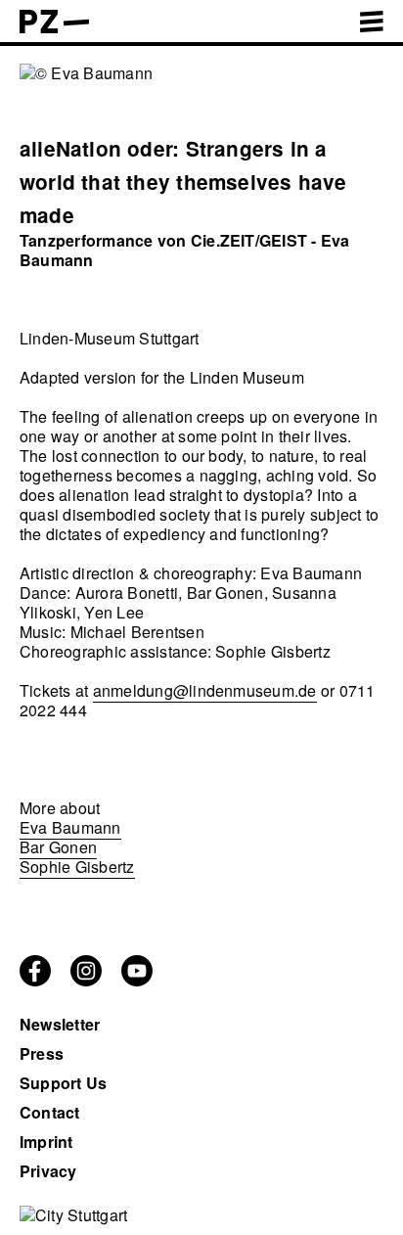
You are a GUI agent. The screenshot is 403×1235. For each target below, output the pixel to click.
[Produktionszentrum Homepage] (54, 27)
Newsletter (60, 1024)
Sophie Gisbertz (77, 866)
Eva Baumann (70, 827)
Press (42, 1053)
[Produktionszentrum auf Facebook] (35, 980)
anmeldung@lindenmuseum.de (205, 690)
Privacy (48, 1171)
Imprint (46, 1141)
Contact (50, 1112)
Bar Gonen (58, 847)
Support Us (63, 1083)
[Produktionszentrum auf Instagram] (86, 980)
